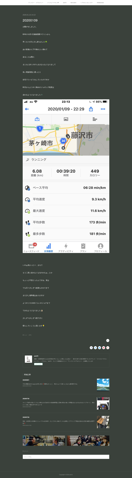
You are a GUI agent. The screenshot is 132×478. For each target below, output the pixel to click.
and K (64, 2)
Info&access (100, 2)
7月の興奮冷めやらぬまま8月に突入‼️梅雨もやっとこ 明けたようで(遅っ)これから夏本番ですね (50, 384)
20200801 (26, 380)
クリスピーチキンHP (53, 2)
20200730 (26, 398)
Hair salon (73, 2)
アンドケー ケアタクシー (35, 2)
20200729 (26, 417)
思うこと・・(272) (27, 335)
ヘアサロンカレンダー (86, 2)
